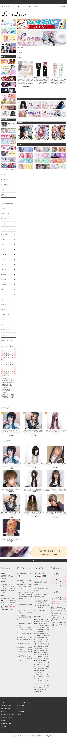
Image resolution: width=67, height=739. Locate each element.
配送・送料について (6, 708)
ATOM (5, 726)
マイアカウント (21, 705)
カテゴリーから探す (12, 6)
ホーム (3, 6)
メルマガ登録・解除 (6, 723)
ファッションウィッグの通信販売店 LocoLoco (33, 736)
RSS (2, 726)
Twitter (19, 714)
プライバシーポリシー (6, 717)
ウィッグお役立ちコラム (23, 702)
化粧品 (22, 47)
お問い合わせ (20, 711)
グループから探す (23, 6)
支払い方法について (6, 705)
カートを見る (20, 708)
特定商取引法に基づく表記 (7, 714)
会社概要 (3, 720)
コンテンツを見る (34, 6)
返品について (4, 711)
